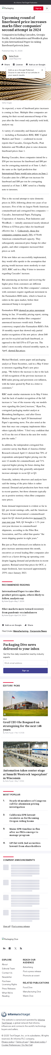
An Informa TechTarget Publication (25, 3)
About (5, 964)
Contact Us (7, 972)
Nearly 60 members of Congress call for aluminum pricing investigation (27, 803)
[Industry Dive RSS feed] (21, 948)
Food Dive (27, 987)
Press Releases (9, 988)
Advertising (28, 967)
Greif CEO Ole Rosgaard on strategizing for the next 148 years (22, 726)
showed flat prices (16, 350)
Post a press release (21, 926)
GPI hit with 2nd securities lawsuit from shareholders (25, 844)
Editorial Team (8, 968)
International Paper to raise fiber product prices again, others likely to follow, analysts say (23, 595)
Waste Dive (28, 995)
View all (6, 926)
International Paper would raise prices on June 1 (25, 173)
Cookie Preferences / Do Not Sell (17, 1045)
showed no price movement (32, 310)
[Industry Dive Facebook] (9, 948)
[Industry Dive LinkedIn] (4, 948)
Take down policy (38, 1042)
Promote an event (31, 975)
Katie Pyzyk (13, 56)
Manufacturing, (21, 631)
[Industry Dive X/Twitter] (15, 948)
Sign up (38, 8)
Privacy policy (8, 1042)
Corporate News (38, 631)
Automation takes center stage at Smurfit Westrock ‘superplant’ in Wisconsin (25, 774)
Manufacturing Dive (32, 991)
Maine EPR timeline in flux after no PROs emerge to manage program (24, 832)
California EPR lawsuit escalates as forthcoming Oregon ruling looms (24, 817)
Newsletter (7, 977)
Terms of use (22, 1042)
